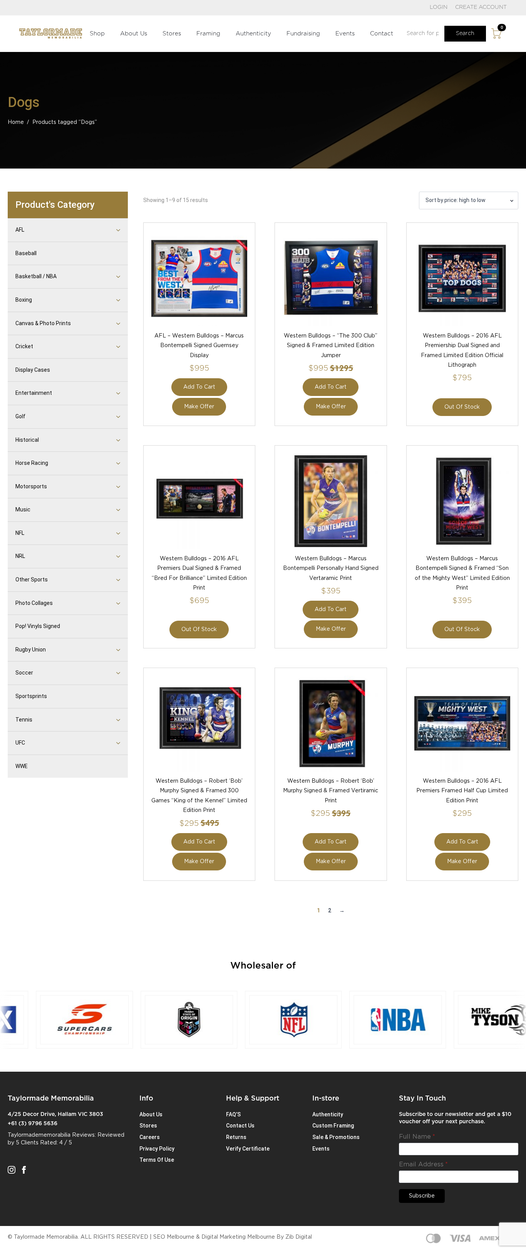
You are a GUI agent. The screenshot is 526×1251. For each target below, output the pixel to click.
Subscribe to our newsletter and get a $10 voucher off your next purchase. (455, 1118)
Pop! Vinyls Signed (37, 626)
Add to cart (199, 387)
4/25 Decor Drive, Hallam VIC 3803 (55, 1114)
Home (16, 122)
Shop (97, 34)
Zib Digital (298, 1237)
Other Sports (31, 579)
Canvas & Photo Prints (43, 323)
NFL (19, 533)
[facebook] (24, 1170)
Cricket (24, 346)
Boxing (23, 300)
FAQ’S (233, 1114)
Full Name (417, 1137)
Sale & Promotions (336, 1137)
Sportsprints (31, 696)
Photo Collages (34, 603)
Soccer (24, 673)
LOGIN (438, 7)
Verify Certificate (248, 1149)
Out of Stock (462, 407)
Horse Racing (31, 463)
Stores (171, 34)
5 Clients (27, 1143)
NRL (20, 556)
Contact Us (240, 1125)
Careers (149, 1137)
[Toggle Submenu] (108, 230)
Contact (381, 34)
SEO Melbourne (173, 1237)
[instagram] (11, 1170)
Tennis (23, 720)
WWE (21, 766)
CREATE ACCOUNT (481, 7)
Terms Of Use (156, 1160)
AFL (19, 230)
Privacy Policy (156, 1149)
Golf (20, 416)
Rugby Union (30, 649)
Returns (236, 1137)
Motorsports (31, 486)
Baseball (26, 253)
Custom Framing (333, 1125)
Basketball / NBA (36, 276)
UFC (20, 743)
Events (345, 34)
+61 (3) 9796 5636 (32, 1123)
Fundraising (303, 34)
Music (22, 509)
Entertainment (33, 393)
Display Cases (32, 370)
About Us (133, 34)
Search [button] (465, 33)
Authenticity (253, 34)
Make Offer (199, 406)
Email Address (423, 1164)
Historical (27, 440)
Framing (208, 34)
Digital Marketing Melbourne (238, 1237)
